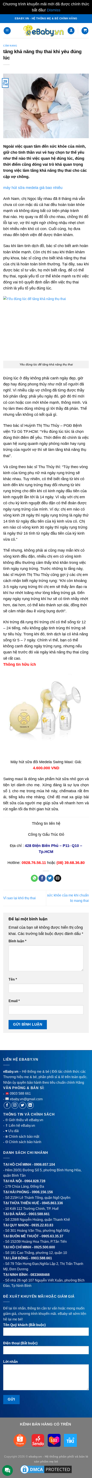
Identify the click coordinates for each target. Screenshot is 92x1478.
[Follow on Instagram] (14, 1105)
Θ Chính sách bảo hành (23, 1142)
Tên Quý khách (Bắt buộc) (24, 1325)
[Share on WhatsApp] (34, 878)
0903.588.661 (39, 1214)
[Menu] (7, 30)
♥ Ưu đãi (12, 1131)
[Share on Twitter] (49, 878)
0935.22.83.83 (42, 1225)
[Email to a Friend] (57, 878)
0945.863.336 (52, 1203)
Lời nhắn (10, 1361)
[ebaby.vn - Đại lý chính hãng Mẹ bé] (43, 30)
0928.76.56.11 (34, 862)
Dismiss (53, 10)
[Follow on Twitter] (22, 1105)
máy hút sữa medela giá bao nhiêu (32, 188)
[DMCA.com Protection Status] (46, 1469)
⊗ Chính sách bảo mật (22, 1136)
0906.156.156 (42, 1192)
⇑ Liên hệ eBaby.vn (20, 1125)
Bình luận (17, 941)
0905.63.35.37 (52, 1236)
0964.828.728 (34, 1181)
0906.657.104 (44, 1164)
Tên (13, 979)
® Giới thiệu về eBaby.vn (24, 1120)
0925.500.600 (44, 1247)
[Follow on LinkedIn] (30, 1105)
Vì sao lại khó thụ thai (19, 898)
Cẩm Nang (10, 45)
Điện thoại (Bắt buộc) (20, 1343)
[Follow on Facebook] (7, 1105)
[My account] (71, 30)
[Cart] (85, 30)
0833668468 (40, 1275)
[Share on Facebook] (42, 878)
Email (14, 1001)
